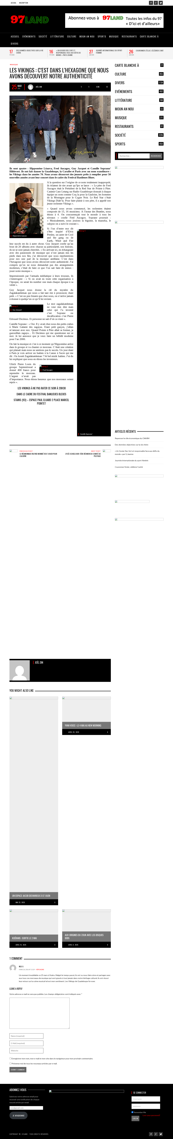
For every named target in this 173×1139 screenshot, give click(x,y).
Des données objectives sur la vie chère (29, 51)
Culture (139, 74)
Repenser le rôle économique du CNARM (132, 438)
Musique (14, 64)
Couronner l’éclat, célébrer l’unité (150, 50)
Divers (139, 83)
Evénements (139, 92)
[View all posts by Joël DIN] (30, 87)
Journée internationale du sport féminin (109, 51)
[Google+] (156, 3)
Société (139, 135)
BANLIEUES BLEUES (56, 394)
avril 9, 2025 (73, 945)
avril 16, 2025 (21, 945)
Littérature (139, 100)
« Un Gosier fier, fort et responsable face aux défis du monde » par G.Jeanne (68, 52)
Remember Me (139, 1112)
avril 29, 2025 (73, 732)
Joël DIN (39, 86)
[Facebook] (151, 3)
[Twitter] (161, 3)
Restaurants (139, 126)
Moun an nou (139, 109)
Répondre (40, 969)
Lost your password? (151, 1115)
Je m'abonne (18, 1115)
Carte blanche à (139, 65)
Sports (139, 144)
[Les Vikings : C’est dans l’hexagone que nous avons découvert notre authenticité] (60, 129)
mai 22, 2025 (20, 902)
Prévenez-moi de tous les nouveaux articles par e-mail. (34, 1063)
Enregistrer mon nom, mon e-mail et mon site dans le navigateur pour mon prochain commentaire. (52, 1058)
